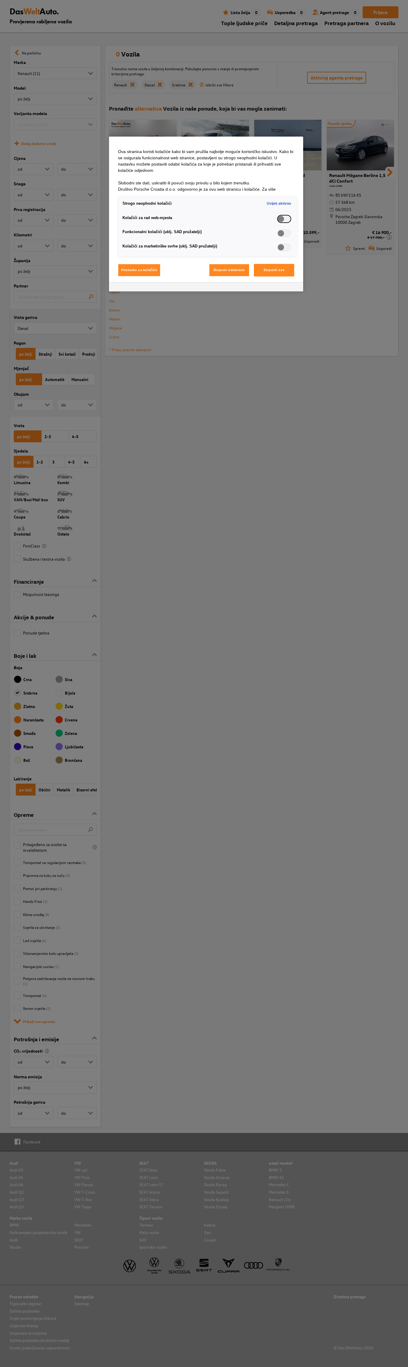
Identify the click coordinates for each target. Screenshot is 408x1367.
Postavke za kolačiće (139, 270)
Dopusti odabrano (229, 270)
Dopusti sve (274, 270)
